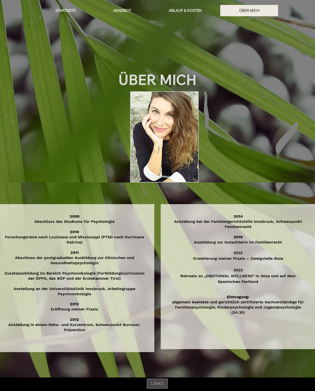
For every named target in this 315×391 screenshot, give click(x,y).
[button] (157, 384)
